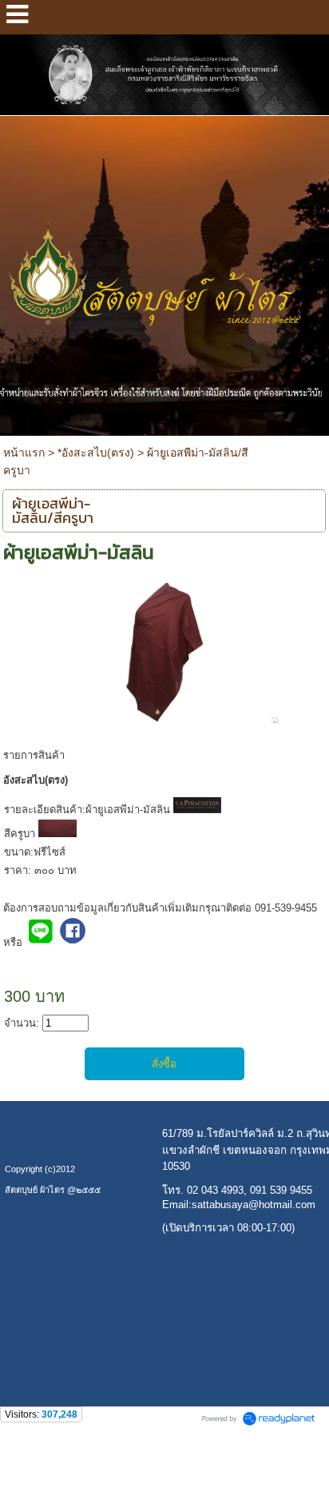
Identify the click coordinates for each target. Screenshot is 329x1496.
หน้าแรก (24, 452)
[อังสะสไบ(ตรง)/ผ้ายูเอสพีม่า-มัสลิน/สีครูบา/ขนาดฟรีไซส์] (165, 650)
